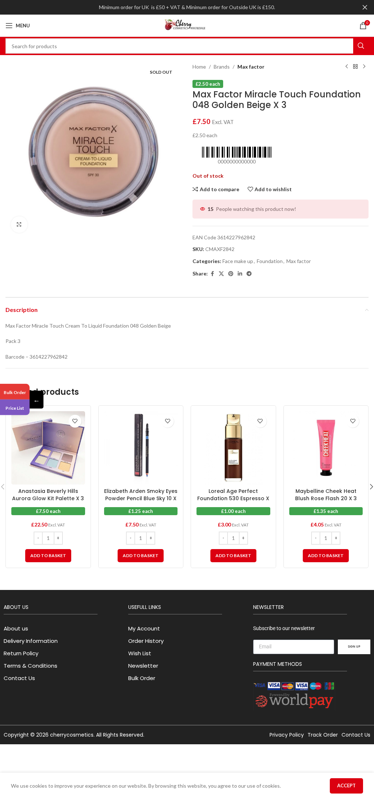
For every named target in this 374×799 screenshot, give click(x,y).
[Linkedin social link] (240, 274)
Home (199, 66)
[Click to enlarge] (19, 224)
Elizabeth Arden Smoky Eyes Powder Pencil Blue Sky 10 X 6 (141, 498)
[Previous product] (346, 66)
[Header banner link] (176, 7)
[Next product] (364, 66)
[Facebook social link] (212, 274)
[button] (48, 555)
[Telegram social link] (249, 274)
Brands (222, 66)
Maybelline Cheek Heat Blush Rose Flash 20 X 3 (326, 494)
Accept (346, 785)
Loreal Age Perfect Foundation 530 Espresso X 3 (233, 498)
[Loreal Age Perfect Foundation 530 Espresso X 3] (233, 448)
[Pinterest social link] (231, 274)
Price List (14, 408)
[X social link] (221, 274)
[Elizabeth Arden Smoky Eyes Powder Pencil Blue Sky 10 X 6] (141, 448)
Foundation (270, 261)
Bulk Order (15, 392)
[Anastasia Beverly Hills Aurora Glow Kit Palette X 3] (48, 448)
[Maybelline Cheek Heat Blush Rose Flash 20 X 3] (326, 448)
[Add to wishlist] (75, 421)
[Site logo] (187, 25)
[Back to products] (355, 66)
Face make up (237, 261)
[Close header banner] (365, 7)
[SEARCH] (361, 46)
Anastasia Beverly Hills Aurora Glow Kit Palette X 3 (48, 494)
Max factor (250, 66)
